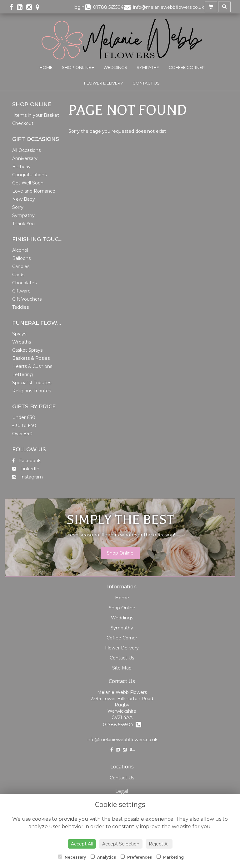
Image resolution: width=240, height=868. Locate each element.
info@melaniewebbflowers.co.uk (122, 739)
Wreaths (21, 342)
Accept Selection (120, 844)
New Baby (23, 199)
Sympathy (148, 67)
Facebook (29, 460)
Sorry (17, 207)
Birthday (21, 166)
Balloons (21, 258)
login (79, 7)
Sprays (19, 334)
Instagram (31, 477)
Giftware (21, 291)
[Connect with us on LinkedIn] (21, 7)
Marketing (173, 857)
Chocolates (24, 283)
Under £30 (23, 417)
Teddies (20, 307)
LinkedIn (29, 469)
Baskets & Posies (31, 358)
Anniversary (25, 158)
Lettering (22, 374)
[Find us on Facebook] (13, 7)
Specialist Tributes (31, 382)
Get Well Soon (27, 183)
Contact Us (146, 82)
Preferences (139, 857)
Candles (20, 266)
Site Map (122, 668)
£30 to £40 (24, 425)
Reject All (159, 844)
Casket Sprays (27, 350)
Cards (18, 274)
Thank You (23, 223)
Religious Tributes (31, 391)
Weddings (115, 67)
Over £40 (22, 434)
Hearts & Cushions (32, 366)
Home (45, 67)
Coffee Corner (187, 67)
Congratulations (29, 175)
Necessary (75, 857)
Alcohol (20, 250)
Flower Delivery (103, 82)
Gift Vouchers (27, 299)
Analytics (106, 857)
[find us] (39, 7)
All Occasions (26, 150)
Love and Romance (33, 191)
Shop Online (76, 67)
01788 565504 (119, 724)
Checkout (22, 123)
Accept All (82, 844)
